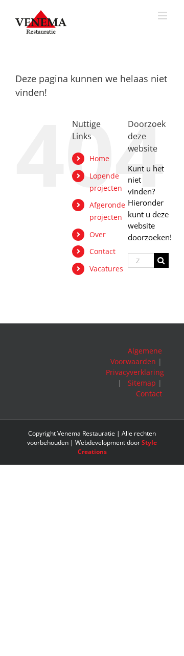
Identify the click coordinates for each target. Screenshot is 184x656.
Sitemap (142, 383)
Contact (102, 251)
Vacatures (106, 268)
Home (99, 158)
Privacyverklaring (135, 372)
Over (97, 234)
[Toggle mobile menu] (163, 15)
